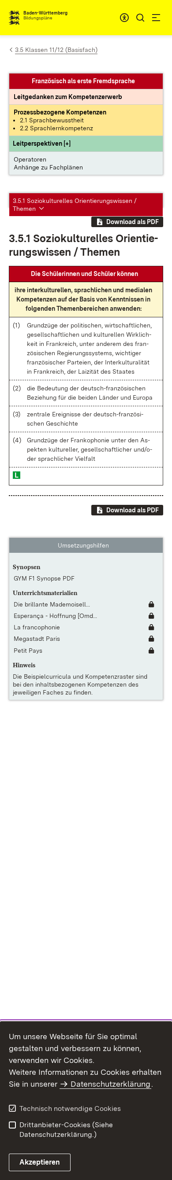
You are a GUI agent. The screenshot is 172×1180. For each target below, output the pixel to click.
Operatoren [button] (30, 159)
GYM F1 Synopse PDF (44, 578)
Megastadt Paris (37, 638)
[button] (42, 143)
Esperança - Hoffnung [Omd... (55, 615)
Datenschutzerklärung (110, 1083)
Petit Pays (28, 650)
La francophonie (37, 627)
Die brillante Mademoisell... (52, 604)
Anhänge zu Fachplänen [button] (48, 167)
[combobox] (124, 18)
